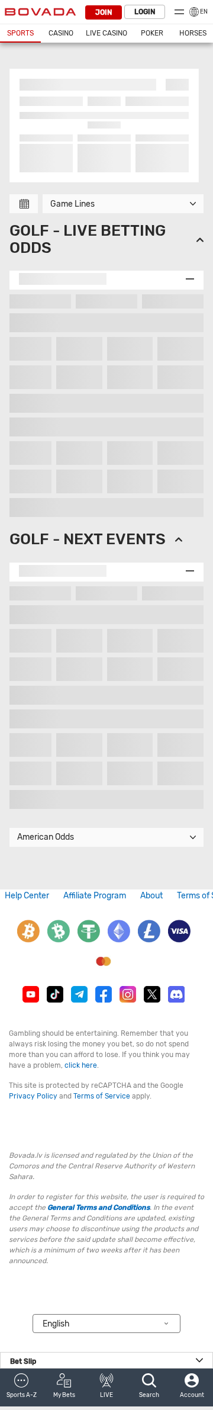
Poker (152, 33)
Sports (20, 33)
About (151, 896)
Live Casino (106, 33)
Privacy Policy (33, 1096)
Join (103, 12)
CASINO (61, 33)
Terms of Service (101, 1096)
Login (144, 12)
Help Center (27, 896)
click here (80, 1065)
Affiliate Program (94, 896)
